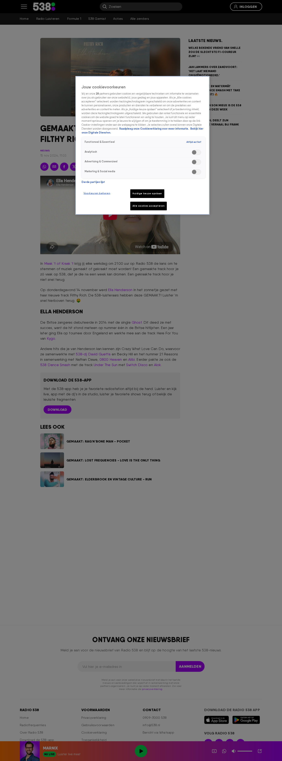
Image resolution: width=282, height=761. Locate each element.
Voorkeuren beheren (97, 193)
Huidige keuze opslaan (147, 193)
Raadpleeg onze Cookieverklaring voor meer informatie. (154, 128)
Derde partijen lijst (93, 182)
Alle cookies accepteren (149, 205)
